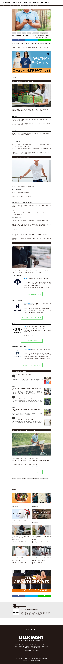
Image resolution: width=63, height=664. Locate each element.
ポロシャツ (14, 5)
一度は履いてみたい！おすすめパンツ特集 (19, 520)
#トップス (23, 33)
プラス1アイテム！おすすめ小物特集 (38, 520)
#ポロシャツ (29, 33)
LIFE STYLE (24, 2)
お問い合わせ (44, 658)
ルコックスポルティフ (44, 478)
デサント (19, 478)
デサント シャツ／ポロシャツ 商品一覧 (31, 294)
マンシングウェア (36, 478)
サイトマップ (38, 658)
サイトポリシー (28, 658)
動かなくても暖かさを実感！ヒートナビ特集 (19, 504)
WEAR (19, 2)
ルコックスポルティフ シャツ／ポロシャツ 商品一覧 (31, 317)
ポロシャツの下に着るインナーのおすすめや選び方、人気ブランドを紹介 (41, 537)
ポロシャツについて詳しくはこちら (31, 466)
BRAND (29, 2)
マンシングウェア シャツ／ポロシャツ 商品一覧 (31, 365)
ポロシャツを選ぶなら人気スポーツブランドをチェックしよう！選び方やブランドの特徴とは (28, 5)
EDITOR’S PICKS (36, 2)
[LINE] (44, 40)
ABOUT (42, 2)
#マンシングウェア (36, 33)
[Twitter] (31, 40)
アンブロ (14, 478)
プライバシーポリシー (20, 658)
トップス (10, 5)
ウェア (6, 5)
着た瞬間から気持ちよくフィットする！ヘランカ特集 (41, 504)
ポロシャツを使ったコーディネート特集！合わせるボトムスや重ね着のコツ (41, 558)
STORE (46, 2)
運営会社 (33, 658)
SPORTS (15, 2)
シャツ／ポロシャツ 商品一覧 (31, 472)
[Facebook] (18, 40)
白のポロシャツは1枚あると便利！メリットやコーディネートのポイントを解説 (21, 558)
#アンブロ (13, 33)
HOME (3, 5)
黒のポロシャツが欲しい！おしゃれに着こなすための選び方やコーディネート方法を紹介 (21, 537)
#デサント (18, 33)
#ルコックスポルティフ (44, 33)
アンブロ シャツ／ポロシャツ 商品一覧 (31, 340)
